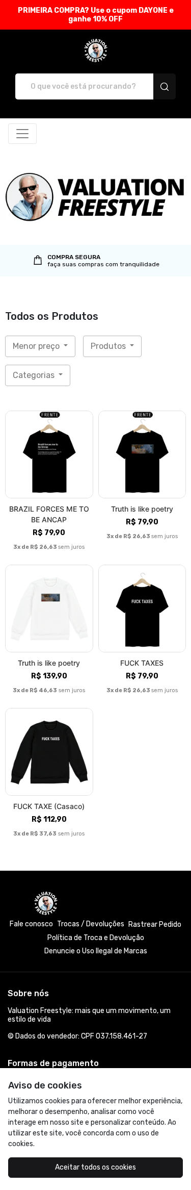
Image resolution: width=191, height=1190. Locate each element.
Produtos (109, 346)
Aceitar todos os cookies (95, 1167)
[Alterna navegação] (22, 133)
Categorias (35, 375)
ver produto (49, 454)
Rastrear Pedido (154, 924)
